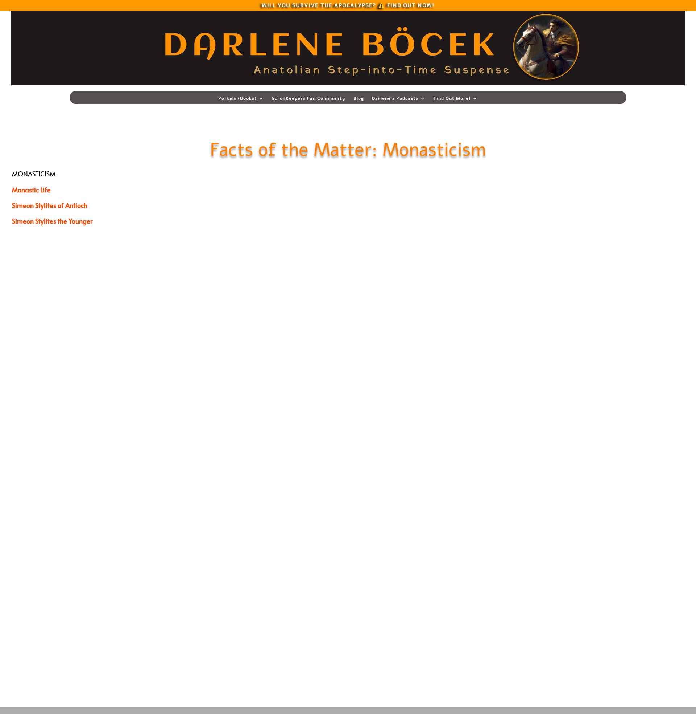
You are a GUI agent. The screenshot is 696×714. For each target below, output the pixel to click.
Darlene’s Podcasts (395, 98)
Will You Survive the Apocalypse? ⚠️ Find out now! (348, 5)
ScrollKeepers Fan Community (308, 98)
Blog (358, 98)
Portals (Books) (237, 98)
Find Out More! (452, 98)
